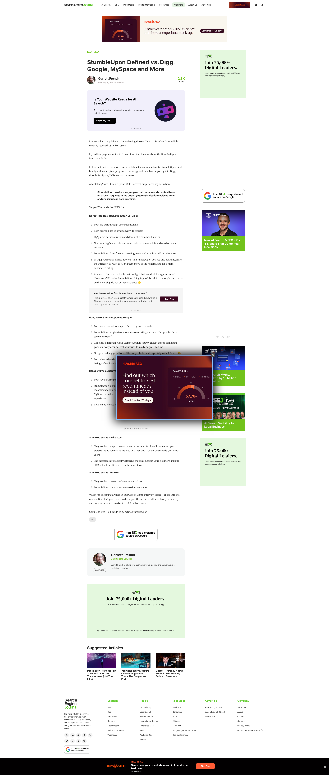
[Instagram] (72, 741)
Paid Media (128, 4)
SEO (117, 4)
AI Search (106, 4)
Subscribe (241, 707)
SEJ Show (176, 725)
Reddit (143, 739)
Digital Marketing (146, 4)
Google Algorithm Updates (184, 730)
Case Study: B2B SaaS (215, 712)
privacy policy (148, 630)
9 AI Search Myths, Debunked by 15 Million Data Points (220, 378)
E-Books (176, 721)
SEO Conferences (180, 735)
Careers (241, 721)
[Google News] (66, 735)
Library (175, 716)
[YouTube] (78, 735)
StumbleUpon (162, 141)
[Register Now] (223, 222)
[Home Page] (79, 4)
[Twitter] (90, 735)
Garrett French (108, 78)
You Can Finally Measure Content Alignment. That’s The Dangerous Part (135, 674)
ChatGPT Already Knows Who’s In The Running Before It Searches (170, 673)
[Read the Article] (101, 660)
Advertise (206, 4)
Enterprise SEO (146, 725)
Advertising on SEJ (213, 707)
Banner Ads (210, 716)
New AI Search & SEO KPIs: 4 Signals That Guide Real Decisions (222, 243)
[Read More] (223, 358)
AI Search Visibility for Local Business (219, 425)
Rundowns (177, 712)
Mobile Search (146, 716)
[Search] (262, 5)
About (240, 712)
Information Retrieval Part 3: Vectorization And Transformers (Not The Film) (101, 674)
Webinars (178, 4)
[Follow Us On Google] (136, 534)
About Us (192, 4)
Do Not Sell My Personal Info (250, 730)
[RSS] (84, 741)
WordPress (112, 735)
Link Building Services (121, 558)
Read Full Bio (99, 570)
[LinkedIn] (72, 735)
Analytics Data (146, 735)
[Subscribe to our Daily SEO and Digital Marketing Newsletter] (256, 5)
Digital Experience (115, 730)
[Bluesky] (66, 741)
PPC (142, 730)
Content (111, 721)
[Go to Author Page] (91, 80)
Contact (240, 716)
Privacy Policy (243, 725)
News (109, 707)
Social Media (113, 725)
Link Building (145, 707)
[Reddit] (78, 741)
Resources (164, 4)
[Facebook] (84, 735)
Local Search (145, 712)
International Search (149, 721)
